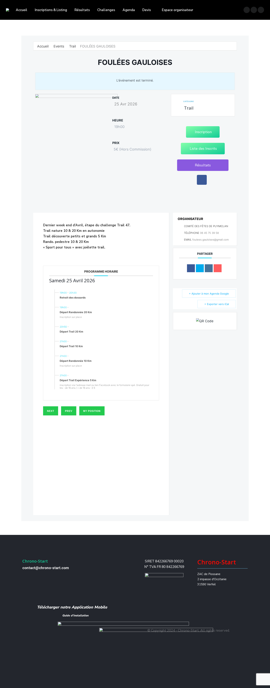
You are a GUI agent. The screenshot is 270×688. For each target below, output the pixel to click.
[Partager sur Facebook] (191, 268)
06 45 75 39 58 (209, 232)
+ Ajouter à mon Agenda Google (209, 293)
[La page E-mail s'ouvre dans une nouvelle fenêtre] (261, 10)
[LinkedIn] (209, 268)
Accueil (43, 46)
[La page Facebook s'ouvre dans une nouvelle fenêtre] (247, 10)
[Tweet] (200, 268)
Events (59, 46)
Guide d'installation (75, 615)
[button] (202, 165)
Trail (72, 46)
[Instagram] (189, 622)
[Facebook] (202, 180)
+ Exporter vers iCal (216, 304)
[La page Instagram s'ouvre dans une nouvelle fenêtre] (254, 10)
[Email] (218, 268)
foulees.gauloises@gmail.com (210, 239)
